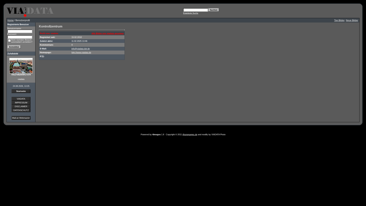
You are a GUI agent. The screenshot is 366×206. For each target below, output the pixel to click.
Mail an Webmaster (21, 118)
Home (10, 20)
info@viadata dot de (80, 48)
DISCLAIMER (21, 106)
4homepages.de (189, 134)
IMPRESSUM (21, 102)
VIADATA (21, 99)
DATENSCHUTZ (21, 110)
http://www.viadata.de (81, 52)
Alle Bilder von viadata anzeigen (108, 33)
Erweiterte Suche (190, 13)
